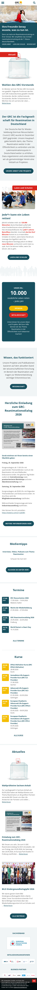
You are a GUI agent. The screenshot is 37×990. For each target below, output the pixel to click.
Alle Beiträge (18, 916)
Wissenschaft (31, 44)
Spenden (18, 308)
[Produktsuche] (34, 2)
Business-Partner (18, 969)
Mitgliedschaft (19, 315)
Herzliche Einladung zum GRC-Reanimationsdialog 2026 (18, 408)
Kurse (18, 657)
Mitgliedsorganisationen (18, 955)
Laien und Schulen (19, 44)
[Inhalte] (2, 2)
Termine (18, 590)
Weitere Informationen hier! (18, 524)
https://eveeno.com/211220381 (13, 513)
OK (34, 981)
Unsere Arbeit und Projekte (18, 171)
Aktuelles (18, 752)
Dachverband (19, 933)
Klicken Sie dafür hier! (18, 570)
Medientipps (18, 544)
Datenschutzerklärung (20, 987)
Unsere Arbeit (6, 44)
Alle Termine (18, 641)
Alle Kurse (18, 735)
